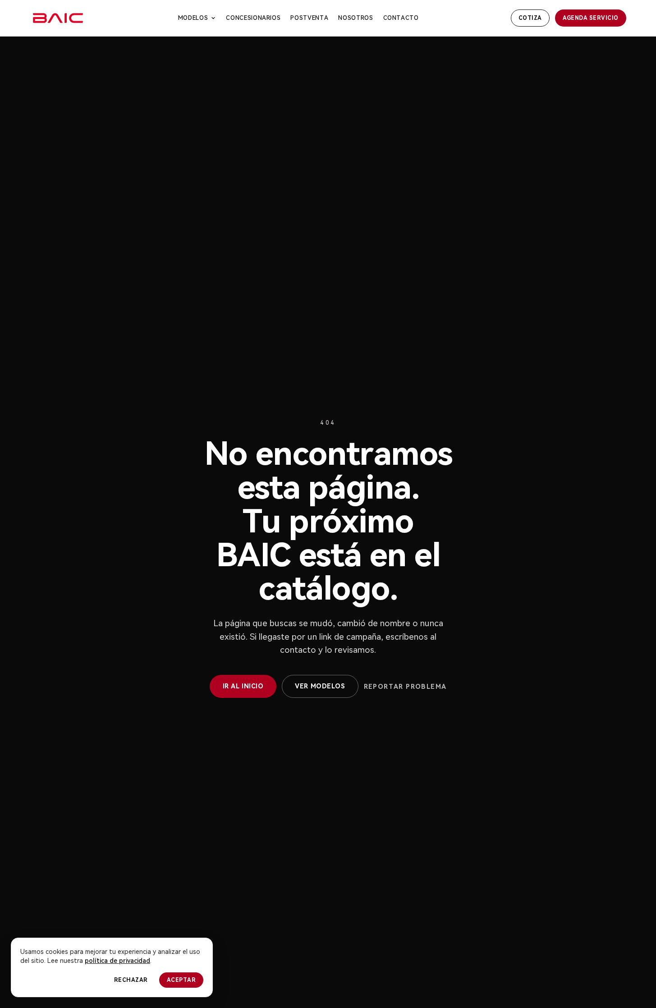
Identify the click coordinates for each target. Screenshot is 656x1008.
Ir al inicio (243, 686)
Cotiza (530, 18)
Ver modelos (320, 686)
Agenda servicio (591, 18)
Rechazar (131, 980)
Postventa (309, 17)
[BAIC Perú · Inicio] (58, 18)
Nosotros (355, 17)
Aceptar (181, 980)
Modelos (193, 17)
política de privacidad (117, 960)
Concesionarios (253, 17)
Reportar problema (405, 686)
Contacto (401, 17)
